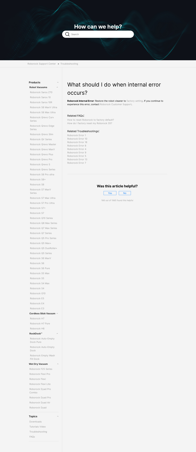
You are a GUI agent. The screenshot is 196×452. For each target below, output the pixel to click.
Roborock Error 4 (76, 149)
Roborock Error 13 (77, 159)
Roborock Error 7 (76, 162)
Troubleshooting (69, 63)
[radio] (110, 193)
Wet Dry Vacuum (38, 363)
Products (34, 82)
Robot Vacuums (38, 87)
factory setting (135, 100)
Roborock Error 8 (76, 145)
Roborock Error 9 (76, 152)
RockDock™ (35, 333)
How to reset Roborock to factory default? (90, 119)
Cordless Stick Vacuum (42, 313)
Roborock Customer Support (116, 104)
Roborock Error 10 (77, 138)
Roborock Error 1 (76, 135)
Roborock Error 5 (76, 155)
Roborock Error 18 (77, 142)
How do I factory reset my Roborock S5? (89, 123)
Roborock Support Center (42, 63)
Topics (33, 416)
